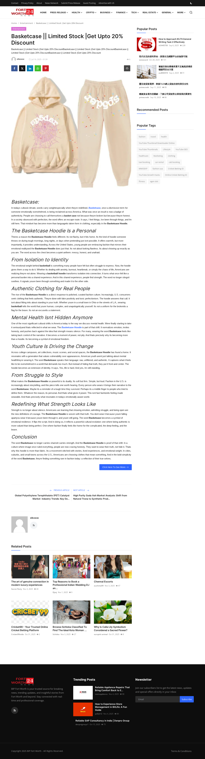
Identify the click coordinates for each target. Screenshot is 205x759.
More (180, 12)
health (164, 136)
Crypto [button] (90, 12)
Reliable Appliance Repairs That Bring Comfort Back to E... (112, 689)
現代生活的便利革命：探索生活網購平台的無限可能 (163, 56)
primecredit (144, 87)
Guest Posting (89, 3)
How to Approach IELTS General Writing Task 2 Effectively (175, 40)
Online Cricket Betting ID (176, 175)
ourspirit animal (101, 634)
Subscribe (187, 699)
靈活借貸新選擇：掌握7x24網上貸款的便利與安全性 (163, 84)
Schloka (56, 634)
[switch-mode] (191, 3)
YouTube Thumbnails (148, 149)
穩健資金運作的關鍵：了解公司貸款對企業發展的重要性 (165, 94)
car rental (159, 162)
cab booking (174, 162)
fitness (142, 181)
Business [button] (105, 12)
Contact (14, 3)
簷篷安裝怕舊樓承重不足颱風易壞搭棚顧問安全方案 (175, 68)
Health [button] (76, 12)
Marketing (158, 155)
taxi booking (144, 162)
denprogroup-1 (81, 724)
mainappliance (101, 694)
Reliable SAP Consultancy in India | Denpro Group (102, 720)
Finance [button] (120, 12)
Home (43, 12)
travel (153, 136)
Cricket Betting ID (176, 168)
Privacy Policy (27, 3)
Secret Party (16, 589)
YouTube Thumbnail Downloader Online (157, 143)
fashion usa (158, 168)
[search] (191, 12)
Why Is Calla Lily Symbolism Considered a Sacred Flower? (110, 628)
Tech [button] (134, 12)
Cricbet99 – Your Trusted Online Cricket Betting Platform (29, 628)
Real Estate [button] (149, 12)
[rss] (14, 710)
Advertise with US (106, 3)
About (39, 3)
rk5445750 (163, 45)
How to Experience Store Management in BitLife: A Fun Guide (111, 707)
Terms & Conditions (181, 751)
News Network (51, 3)
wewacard (143, 60)
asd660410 (163, 73)
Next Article (79, 490)
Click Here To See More (113, 467)
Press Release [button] (58, 12)
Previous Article (61, 490)
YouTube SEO (182, 149)
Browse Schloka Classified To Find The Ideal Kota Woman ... (70, 628)
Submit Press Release (70, 3)
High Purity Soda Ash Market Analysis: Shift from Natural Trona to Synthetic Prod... (100, 497)
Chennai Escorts (103, 581)
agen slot (154, 181)
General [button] (166, 12)
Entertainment (26, 23)
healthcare (143, 155)
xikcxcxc (34, 517)
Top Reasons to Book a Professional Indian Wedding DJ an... (71, 585)
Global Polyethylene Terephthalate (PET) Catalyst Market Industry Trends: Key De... (42, 497)
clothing (171, 155)
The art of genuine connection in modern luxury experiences (30, 583)
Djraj (55, 592)
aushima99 (99, 585)
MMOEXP (143, 168)
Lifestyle (166, 149)
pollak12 (98, 713)
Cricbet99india (17, 634)
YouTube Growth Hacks (149, 175)
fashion (142, 136)
